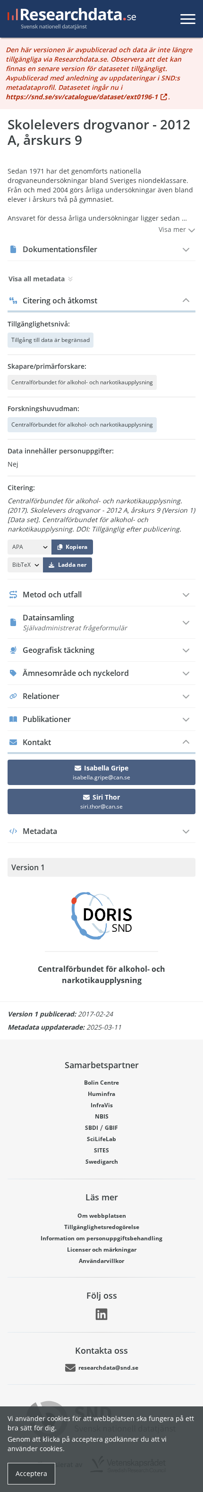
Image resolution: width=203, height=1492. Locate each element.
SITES (101, 1150)
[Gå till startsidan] (70, 19)
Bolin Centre (101, 1083)
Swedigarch (101, 1162)
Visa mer (173, 229)
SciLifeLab (101, 1139)
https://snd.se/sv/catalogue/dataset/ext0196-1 (82, 96)
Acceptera (31, 1473)
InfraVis (102, 1105)
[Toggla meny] (188, 19)
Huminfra (101, 1094)
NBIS (102, 1116)
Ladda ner (72, 565)
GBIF (111, 1128)
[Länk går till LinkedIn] (101, 1314)
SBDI (91, 1128)
